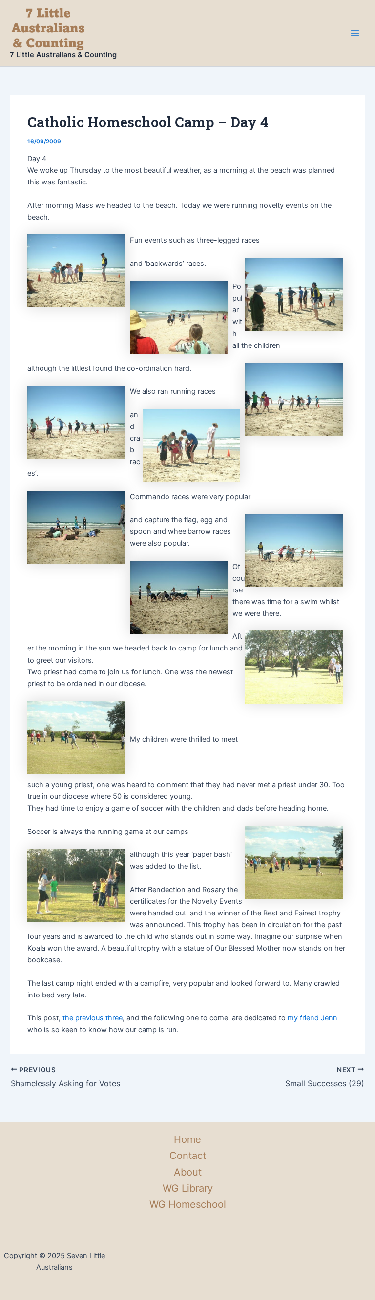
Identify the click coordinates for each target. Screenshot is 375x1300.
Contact (187, 1155)
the (67, 1018)
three (114, 1018)
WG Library (188, 1188)
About (188, 1172)
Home (187, 1139)
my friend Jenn (312, 1018)
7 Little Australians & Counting (63, 54)
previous (89, 1018)
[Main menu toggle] (355, 33)
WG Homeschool (187, 1204)
